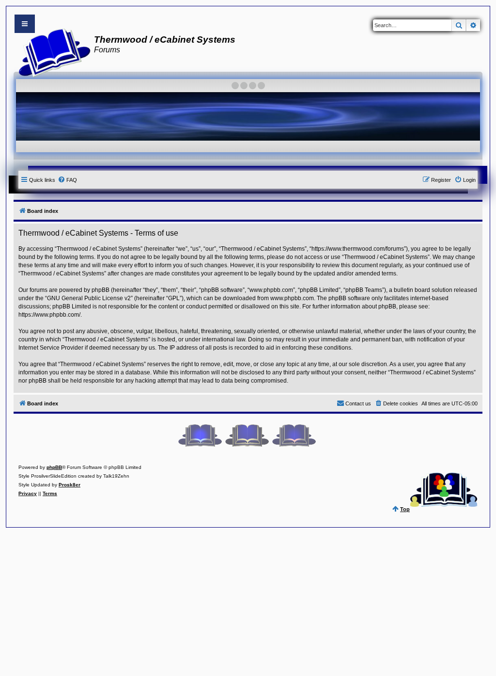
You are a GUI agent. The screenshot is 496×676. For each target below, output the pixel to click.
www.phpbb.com (292, 298)
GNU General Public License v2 (89, 298)
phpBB (54, 467)
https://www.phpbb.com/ (49, 314)
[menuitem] (67, 180)
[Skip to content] (25, 24)
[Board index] (51, 51)
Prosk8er (69, 484)
